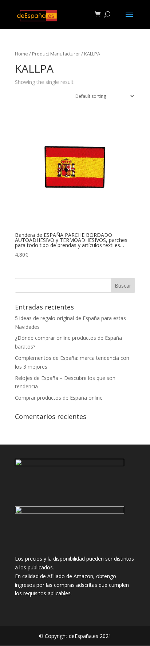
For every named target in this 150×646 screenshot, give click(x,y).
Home (21, 53)
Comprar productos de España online (59, 397)
